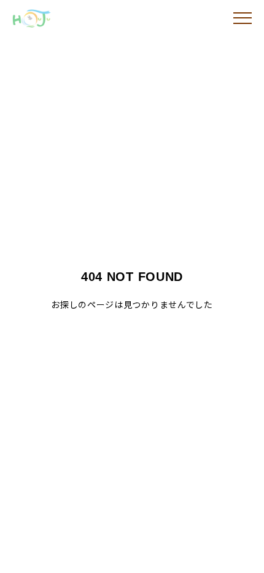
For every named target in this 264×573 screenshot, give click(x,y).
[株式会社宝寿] (52, 18)
